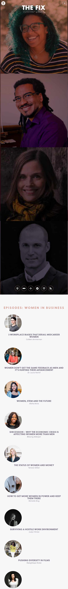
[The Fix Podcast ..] (3, 3)
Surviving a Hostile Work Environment (34, 530)
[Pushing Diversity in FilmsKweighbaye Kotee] (34, 548)
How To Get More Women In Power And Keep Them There (34, 498)
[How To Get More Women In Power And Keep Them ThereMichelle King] (34, 484)
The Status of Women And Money (34, 466)
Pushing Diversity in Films (34, 561)
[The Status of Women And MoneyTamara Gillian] (34, 453)
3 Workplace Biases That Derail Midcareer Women (34, 337)
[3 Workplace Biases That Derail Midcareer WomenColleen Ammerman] (34, 323)
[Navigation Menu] (65, 3)
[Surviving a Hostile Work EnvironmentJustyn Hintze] (34, 517)
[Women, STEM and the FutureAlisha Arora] (34, 389)
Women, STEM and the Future (34, 402)
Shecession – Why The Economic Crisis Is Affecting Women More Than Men (34, 434)
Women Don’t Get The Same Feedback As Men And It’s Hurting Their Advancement (34, 370)
